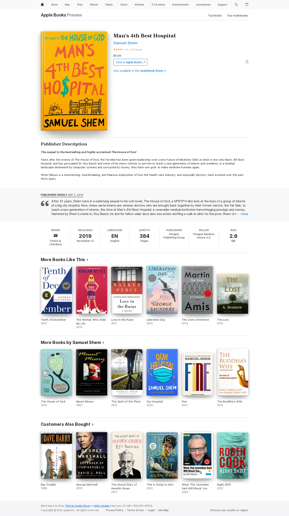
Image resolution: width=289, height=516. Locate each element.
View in (129, 62)
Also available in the (138, 70)
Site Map (163, 510)
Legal (151, 510)
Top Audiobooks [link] (237, 15)
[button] (236, 4)
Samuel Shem (125, 43)
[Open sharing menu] (247, 62)
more (244, 214)
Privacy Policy (114, 510)
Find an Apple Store (78, 505)
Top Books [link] (215, 15)
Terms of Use (135, 510)
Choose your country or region (229, 510)
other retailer (102, 505)
